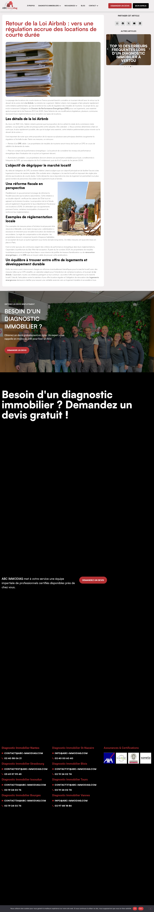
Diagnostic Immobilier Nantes (20, 747)
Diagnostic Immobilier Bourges (21, 795)
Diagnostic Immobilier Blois (69, 763)
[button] (117, 23)
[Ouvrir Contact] (97, 6)
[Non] (150, 908)
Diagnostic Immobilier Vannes (71, 795)
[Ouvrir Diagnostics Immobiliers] (60, 6)
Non (140, 908)
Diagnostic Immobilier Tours (70, 779)
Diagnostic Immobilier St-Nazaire (73, 747)
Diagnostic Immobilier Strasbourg (23, 763)
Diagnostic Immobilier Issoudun (22, 779)
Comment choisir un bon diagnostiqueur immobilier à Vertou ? (128, 53)
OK (135, 908)
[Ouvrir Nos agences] (76, 6)
